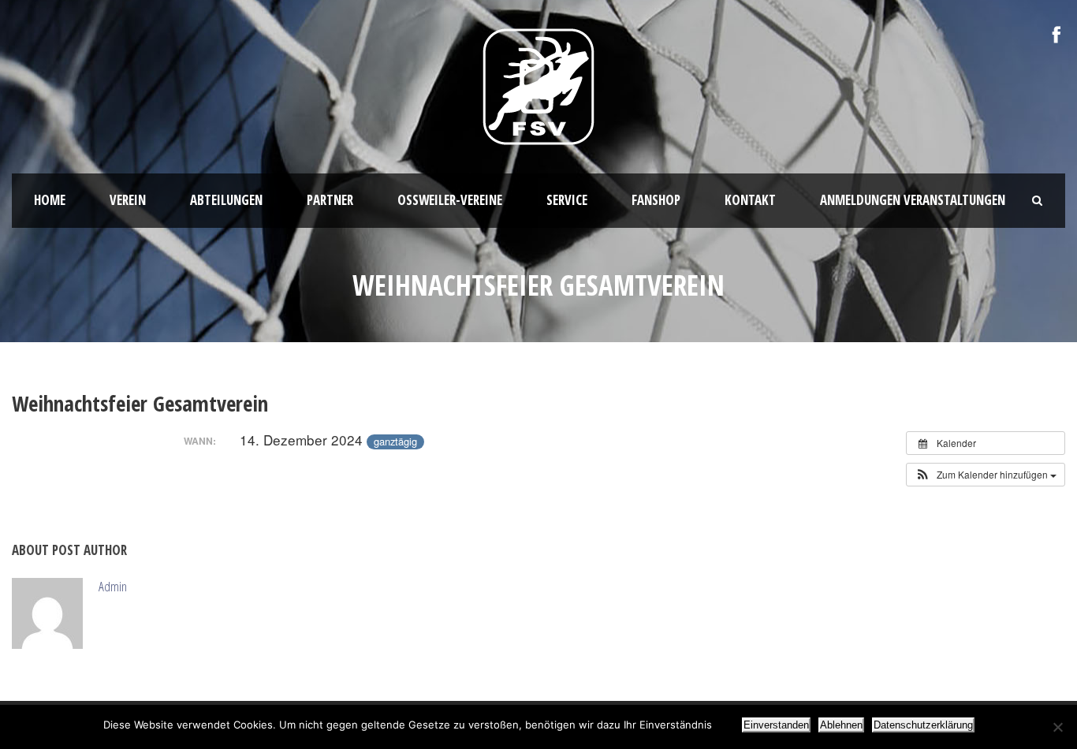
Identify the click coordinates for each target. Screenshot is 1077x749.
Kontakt (750, 200)
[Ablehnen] (1057, 727)
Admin (113, 586)
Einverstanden (776, 725)
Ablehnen (841, 725)
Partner (330, 200)
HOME (49, 200)
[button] (985, 475)
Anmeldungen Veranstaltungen (912, 200)
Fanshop (656, 200)
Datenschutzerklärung (923, 725)
